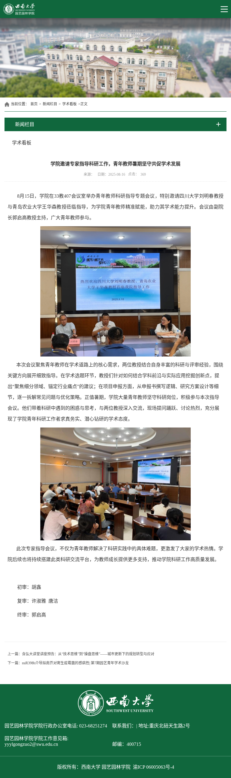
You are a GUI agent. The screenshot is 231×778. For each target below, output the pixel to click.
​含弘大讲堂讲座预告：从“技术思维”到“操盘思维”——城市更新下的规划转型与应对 (88, 654)
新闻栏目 (50, 104)
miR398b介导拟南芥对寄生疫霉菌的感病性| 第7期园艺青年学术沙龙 (75, 663)
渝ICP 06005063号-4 (153, 767)
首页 (34, 104)
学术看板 (69, 104)
